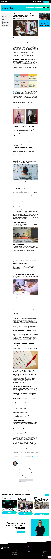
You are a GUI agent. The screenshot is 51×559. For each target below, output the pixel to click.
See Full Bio (31, 478)
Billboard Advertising (14, 552)
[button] (14, 39)
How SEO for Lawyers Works (7, 498)
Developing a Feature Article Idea (6, 19)
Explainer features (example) (24, 141)
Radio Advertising (14, 554)
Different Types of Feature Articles (6, 17)
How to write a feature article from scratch (6, 21)
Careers (43, 550)
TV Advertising (14, 553)
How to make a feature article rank (5, 24)
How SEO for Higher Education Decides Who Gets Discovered (25, 499)
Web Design (29, 549)
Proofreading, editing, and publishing (6, 23)
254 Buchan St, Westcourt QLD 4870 (45, 556)
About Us (43, 546)
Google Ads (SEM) (14, 550)
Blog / (14, 13)
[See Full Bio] (33, 478)
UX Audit (29, 551)
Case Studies (37, 549)
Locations (43, 549)
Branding (29, 550)
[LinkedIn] (24, 485)
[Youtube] (2, 548)
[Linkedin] (1, 548)
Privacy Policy (43, 552)
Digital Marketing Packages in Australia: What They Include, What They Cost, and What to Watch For (41, 499)
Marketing (36, 497)
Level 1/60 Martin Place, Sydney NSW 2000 (44, 555)
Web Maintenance (22, 550)
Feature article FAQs (5, 25)
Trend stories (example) (22, 150)
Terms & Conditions (44, 551)
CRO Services (13, 551)
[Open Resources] (29, 1)
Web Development (22, 549)
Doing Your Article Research (6, 20)
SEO (2, 497)
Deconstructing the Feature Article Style (6, 16)
